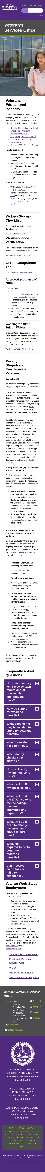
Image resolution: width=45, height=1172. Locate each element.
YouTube (36, 1018)
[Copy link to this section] (38, 39)
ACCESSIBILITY (22, 1146)
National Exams (17, 308)
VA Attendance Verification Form (19, 255)
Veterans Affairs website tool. (22, 272)
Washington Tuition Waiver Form (19, 349)
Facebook (37, 1001)
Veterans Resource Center (23, 954)
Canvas (32, 5)
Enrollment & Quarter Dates (20, 552)
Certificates (15, 291)
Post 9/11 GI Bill (28, 137)
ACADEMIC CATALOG (28, 1137)
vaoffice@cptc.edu (18, 204)
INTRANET (11, 1137)
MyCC (41, 5)
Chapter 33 (15, 137)
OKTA (17, 1134)
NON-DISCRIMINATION (26, 1128)
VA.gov (24, 190)
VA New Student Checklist (17, 234)
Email (23, 5)
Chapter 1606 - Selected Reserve (24, 145)
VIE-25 (13, 967)
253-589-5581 (19, 201)
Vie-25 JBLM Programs (21, 972)
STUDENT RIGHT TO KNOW (17, 1131)
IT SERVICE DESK (31, 1134)
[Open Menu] (41, 16)
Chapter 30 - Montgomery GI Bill (24, 128)
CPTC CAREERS (16, 1140)
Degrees (14, 288)
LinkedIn (36, 1012)
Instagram (37, 1007)
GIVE (11, 1128)
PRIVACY (30, 1143)
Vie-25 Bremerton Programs (24, 977)
